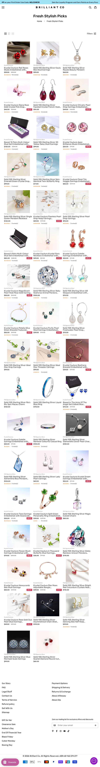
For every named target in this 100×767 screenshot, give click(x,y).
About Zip (56, 700)
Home (39, 21)
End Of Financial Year (11, 732)
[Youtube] (64, 731)
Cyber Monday (8, 741)
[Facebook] (57, 731)
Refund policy (8, 704)
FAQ (3, 687)
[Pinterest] (53, 731)
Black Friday (7, 737)
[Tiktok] (68, 731)
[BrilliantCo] (50, 7)
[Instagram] (61, 731)
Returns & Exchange (61, 691)
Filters (90, 33)
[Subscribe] (95, 725)
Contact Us (7, 696)
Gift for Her (7, 720)
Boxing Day (7, 745)
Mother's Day (8, 728)
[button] (95, 7)
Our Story (6, 683)
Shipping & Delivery (61, 687)
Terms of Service (9, 700)
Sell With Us (7, 708)
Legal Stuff (7, 691)
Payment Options (60, 683)
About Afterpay (59, 696)
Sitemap (5, 712)
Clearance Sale (8, 724)
